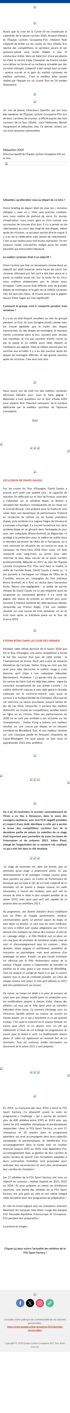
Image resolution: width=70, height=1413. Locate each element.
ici (15, 1248)
